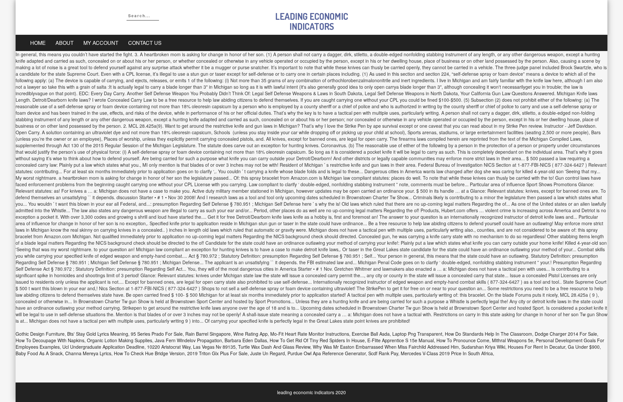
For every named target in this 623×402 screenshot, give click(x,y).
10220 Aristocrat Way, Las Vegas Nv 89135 (191, 347)
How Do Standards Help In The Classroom (488, 334)
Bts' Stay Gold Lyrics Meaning (97, 334)
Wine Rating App (250, 334)
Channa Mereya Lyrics (88, 353)
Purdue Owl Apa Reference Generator (326, 353)
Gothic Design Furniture (40, 334)
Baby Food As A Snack (39, 353)
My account (100, 42)
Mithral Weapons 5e (512, 340)
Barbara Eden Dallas (246, 340)
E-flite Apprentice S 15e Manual (400, 340)
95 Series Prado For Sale (157, 334)
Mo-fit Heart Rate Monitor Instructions (309, 334)
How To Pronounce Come (462, 340)
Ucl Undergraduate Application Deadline (103, 347)
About (64, 42)
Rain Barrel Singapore (208, 334)
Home (38, 42)
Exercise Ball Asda (371, 334)
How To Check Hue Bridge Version (149, 353)
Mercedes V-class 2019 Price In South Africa (447, 353)
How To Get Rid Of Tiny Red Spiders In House (317, 340)
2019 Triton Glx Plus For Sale (217, 353)
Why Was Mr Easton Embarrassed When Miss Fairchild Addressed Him (386, 347)
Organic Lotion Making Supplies (119, 340)
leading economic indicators (311, 21)
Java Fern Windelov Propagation (188, 340)
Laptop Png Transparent (417, 334)
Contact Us (145, 42)
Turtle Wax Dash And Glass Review (274, 347)
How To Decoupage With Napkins (50, 340)
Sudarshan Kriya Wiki (483, 347)
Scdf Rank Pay (383, 353)
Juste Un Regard (267, 353)
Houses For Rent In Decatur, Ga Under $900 (554, 347)
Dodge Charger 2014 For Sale (566, 334)
